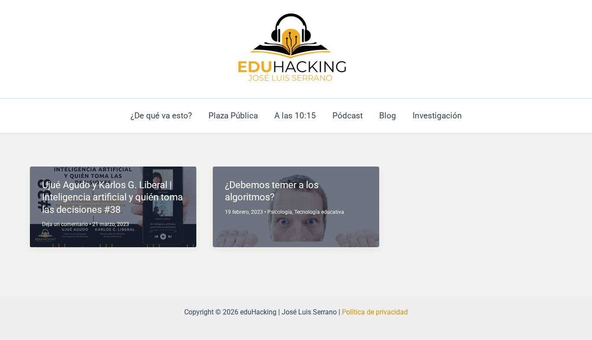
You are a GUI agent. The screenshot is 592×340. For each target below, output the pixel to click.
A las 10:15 (295, 116)
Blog (387, 116)
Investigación (437, 116)
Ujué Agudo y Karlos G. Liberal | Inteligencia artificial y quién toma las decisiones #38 (112, 197)
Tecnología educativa (319, 212)
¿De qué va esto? (161, 116)
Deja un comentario (65, 224)
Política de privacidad (375, 312)
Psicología (279, 212)
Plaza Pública (233, 116)
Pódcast (347, 116)
